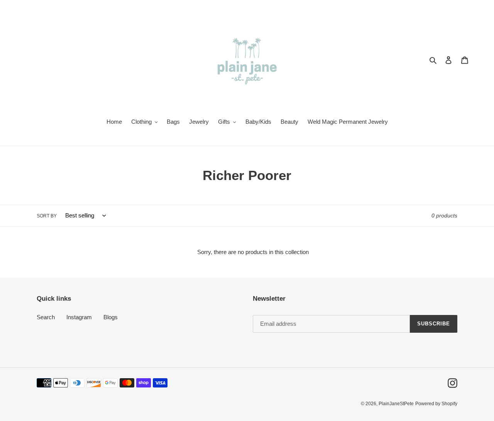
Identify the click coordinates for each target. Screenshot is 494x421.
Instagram (79, 317)
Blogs (110, 317)
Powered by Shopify (436, 403)
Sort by (47, 216)
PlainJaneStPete (396, 403)
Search (46, 317)
